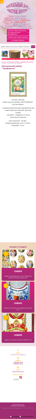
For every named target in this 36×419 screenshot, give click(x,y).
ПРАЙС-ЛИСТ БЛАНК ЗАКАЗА (18, 37)
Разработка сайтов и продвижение (11, 408)
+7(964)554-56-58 (18, 364)
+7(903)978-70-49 (18, 362)
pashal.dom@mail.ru (18, 371)
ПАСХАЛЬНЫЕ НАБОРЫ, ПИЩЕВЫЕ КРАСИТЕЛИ (20, 62)
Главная (4, 62)
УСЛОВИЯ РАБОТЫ (18, 40)
